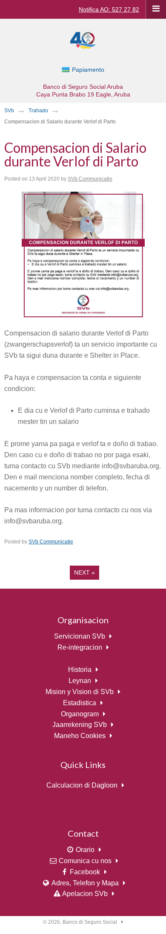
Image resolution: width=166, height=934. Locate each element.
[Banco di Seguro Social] (83, 40)
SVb (9, 111)
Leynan (80, 680)
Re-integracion (79, 647)
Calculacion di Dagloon (81, 785)
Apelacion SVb (85, 893)
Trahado (38, 111)
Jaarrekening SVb (79, 724)
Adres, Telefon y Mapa (85, 883)
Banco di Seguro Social (90, 922)
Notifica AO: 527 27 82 (109, 9)
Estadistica (79, 702)
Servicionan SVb (79, 636)
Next (84, 572)
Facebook (85, 872)
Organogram (80, 714)
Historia (80, 669)
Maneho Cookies (80, 735)
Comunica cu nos (85, 860)
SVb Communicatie (90, 179)
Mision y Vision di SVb (80, 691)
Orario (85, 849)
